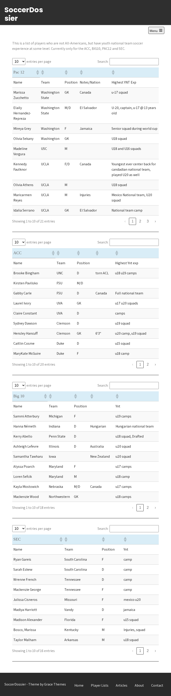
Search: (103, 61)
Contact (157, 685)
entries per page (38, 61)
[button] (37, 72)
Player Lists (99, 685)
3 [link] (148, 221)
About (139, 685)
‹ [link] (125, 221)
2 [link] (140, 221)
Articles (121, 685)
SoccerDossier (23, 14)
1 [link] (133, 221)
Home (78, 685)
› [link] (155, 221)
